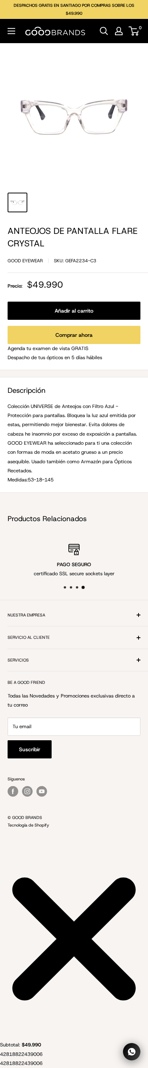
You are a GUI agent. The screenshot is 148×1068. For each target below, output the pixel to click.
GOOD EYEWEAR (25, 261)
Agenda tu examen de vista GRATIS (48, 348)
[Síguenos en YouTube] (41, 791)
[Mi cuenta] (119, 31)
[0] (134, 31)
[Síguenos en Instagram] (27, 791)
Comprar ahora (74, 335)
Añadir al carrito (74, 310)
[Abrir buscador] (104, 31)
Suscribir (29, 749)
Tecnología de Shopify (28, 825)
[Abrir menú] (11, 31)
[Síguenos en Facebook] (13, 791)
